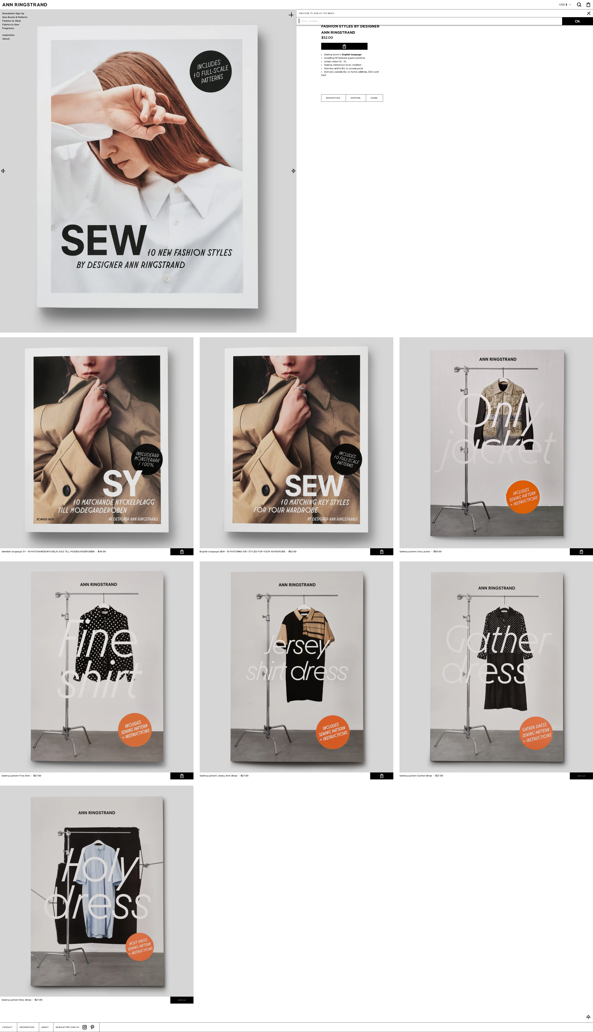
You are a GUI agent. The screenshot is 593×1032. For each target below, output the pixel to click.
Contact (7, 1027)
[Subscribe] (577, 21)
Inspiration (8, 35)
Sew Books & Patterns (14, 17)
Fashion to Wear (11, 21)
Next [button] (293, 171)
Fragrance (8, 28)
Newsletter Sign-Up (67, 1027)
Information (26, 1027)
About (6, 39)
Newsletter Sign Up (13, 13)
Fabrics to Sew (10, 24)
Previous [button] (3, 171)
